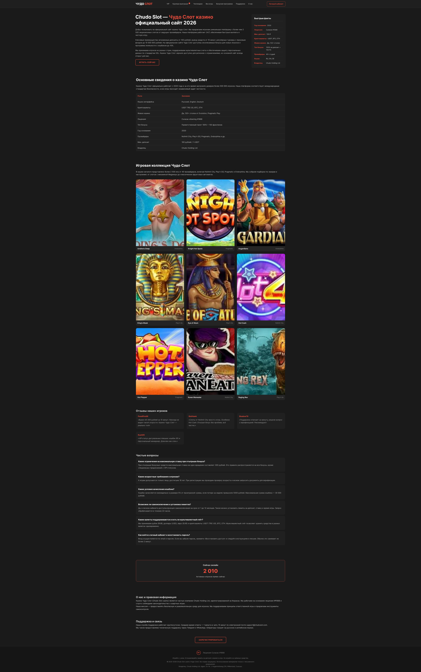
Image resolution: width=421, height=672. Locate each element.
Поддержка (240, 4)
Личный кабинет (276, 4)
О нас (250, 4)
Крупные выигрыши (181, 4)
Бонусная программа (224, 4)
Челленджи (197, 4)
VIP (168, 4)
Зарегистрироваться (210, 640)
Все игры (209, 4)
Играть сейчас (147, 62)
